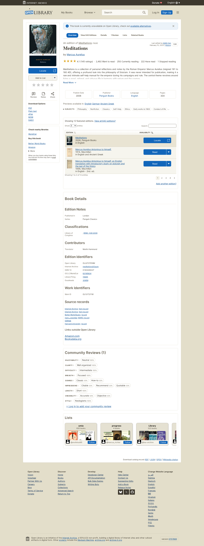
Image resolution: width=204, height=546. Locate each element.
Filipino (151, 526)
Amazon (31, 147)
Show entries (74, 126)
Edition (69, 132)
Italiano (151, 500)
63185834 (87, 273)
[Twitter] (126, 492)
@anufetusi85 (76, 442)
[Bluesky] (120, 492)
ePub (30, 114)
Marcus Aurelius (76, 54)
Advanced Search (66, 491)
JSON (152, 459)
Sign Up (166, 12)
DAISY (31, 120)
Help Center (123, 475)
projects (62, 540)
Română (151, 510)
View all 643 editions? (105, 121)
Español (151, 487)
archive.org (100, 540)
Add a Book (123, 484)
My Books (66, 12)
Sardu (150, 513)
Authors (61, 481)
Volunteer (32, 478)
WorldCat (32, 134)
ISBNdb (68, 321)
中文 (150, 522)
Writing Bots (93, 484)
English (134, 95)
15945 (85, 277)
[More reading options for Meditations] (54, 78)
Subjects (62, 484)
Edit (175, 44)
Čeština (151, 478)
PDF (30, 108)
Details (104, 35)
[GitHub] (132, 492)
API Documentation (96, 478)
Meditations (85, 42)
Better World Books (37, 143)
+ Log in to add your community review (88, 406)
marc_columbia (71, 318)
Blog (30, 487)
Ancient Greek (107, 103)
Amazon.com (72, 335)
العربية (150, 475)
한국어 (151, 503)
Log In (155, 12)
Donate (157, 2)
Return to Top (64, 494)
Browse (88, 12)
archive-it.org (116, 540)
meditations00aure (91, 266)
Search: (144, 126)
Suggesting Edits (125, 481)
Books (60, 478)
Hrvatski (151, 497)
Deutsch (151, 481)
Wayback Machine (86, 540)
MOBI (30, 117)
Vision (30, 475)
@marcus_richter (113, 442)
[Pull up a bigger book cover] (42, 65)
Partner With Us (35, 481)
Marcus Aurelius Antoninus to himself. (93, 149)
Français (152, 491)
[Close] (173, 26)
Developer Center (95, 475)
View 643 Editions (88, 35)
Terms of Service (35, 491)
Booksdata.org (73, 338)
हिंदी (149, 494)
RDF (147, 459)
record (84, 315)
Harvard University (72, 324)
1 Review (115, 35)
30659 (85, 280)
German (96, 103)
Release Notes (124, 487)
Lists (125, 35)
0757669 (173, 539)
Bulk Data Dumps (95, 481)
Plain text (32, 111)
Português (152, 506)
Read (154, 152)
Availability (144, 132)
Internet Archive (71, 309)
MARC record (83, 318)
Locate (42, 70)
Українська (153, 519)
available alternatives (140, 26)
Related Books (137, 35)
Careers (31, 484)
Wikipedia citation (170, 459)
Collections (63, 487)
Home (60, 475)
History (168, 45)
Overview (72, 35)
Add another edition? (166, 183)
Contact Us (123, 478)
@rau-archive (148, 442)
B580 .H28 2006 (90, 233)
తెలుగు (150, 516)
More (32, 151)
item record (83, 309)
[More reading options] (169, 152)
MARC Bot (167, 43)
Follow (92, 442)
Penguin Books (106, 95)
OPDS (159, 459)
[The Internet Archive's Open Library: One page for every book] (38, 12)
